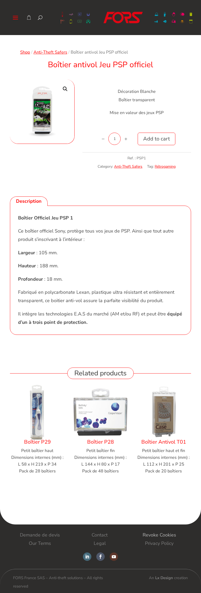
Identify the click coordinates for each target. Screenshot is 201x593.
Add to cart (156, 138)
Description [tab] (29, 201)
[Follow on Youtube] (114, 556)
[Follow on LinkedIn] (87, 556)
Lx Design (164, 577)
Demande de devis (40, 535)
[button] (65, 89)
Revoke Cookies (159, 535)
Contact (100, 535)
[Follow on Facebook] (100, 556)
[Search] (40, 17)
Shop (25, 52)
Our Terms (40, 543)
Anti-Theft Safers (50, 52)
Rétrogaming (165, 166)
